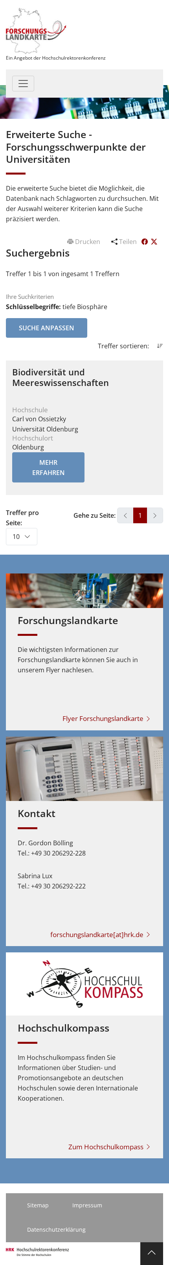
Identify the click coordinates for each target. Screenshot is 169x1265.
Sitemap (38, 1205)
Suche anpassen (46, 328)
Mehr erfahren (48, 467)
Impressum (87, 1205)
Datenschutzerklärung (56, 1229)
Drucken (87, 241)
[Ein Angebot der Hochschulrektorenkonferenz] (36, 30)
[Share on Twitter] (154, 241)
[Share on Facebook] (145, 241)
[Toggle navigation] (23, 83)
